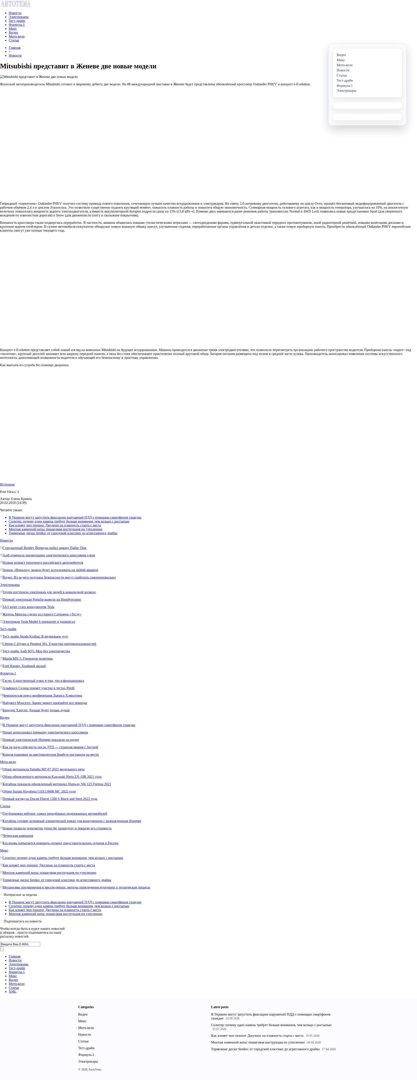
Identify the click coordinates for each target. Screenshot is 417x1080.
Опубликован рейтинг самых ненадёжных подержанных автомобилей (55, 813)
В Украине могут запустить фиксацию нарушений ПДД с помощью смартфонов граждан (75, 517)
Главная (14, 47)
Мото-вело (17, 36)
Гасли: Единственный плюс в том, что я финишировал (43, 681)
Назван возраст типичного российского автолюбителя (43, 562)
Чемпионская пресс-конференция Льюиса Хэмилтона (42, 695)
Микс (13, 28)
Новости (15, 13)
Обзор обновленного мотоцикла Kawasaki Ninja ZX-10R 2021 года (52, 776)
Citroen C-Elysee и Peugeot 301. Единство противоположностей (49, 644)
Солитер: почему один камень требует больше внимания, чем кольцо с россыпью (69, 521)
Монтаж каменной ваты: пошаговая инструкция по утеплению (55, 529)
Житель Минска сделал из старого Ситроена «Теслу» (42, 614)
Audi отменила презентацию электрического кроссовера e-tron (49, 555)
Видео (13, 32)
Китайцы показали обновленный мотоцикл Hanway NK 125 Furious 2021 (57, 784)
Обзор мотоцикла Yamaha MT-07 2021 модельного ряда (43, 769)
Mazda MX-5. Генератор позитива (28, 658)
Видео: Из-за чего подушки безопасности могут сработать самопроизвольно (59, 577)
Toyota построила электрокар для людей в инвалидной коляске (49, 592)
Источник (7, 484)
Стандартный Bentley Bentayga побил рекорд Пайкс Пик (44, 548)
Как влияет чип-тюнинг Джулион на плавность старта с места (55, 525)
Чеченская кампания (18, 836)
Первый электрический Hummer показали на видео (41, 740)
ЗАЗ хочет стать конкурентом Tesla (28, 607)
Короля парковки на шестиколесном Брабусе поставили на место (51, 754)
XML (13, 991)
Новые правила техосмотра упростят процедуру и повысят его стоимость (57, 828)
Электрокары (18, 17)
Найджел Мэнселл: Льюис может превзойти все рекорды (45, 703)
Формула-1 (17, 24)
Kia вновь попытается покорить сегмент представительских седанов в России (60, 843)
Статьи (14, 40)
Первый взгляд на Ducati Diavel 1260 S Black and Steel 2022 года (50, 799)
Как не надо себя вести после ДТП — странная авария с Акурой (50, 747)
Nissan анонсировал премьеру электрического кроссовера (45, 732)
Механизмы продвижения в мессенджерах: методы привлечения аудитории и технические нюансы (76, 887)
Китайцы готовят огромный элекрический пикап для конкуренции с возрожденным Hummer (72, 821)
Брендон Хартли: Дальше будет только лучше (36, 710)
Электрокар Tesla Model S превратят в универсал (39, 621)
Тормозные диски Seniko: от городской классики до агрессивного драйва (63, 533)
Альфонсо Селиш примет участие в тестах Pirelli (38, 688)
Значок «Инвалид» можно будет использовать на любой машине (50, 570)
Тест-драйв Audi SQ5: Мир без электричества (36, 651)
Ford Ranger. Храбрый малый (24, 666)
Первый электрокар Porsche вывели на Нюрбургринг (42, 599)
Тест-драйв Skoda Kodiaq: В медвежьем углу (35, 636)
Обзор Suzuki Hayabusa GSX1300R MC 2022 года (39, 791)
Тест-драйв (17, 21)
